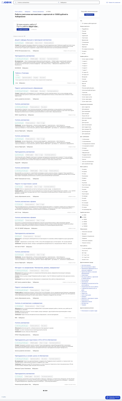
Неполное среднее (87, 240)
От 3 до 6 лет (85, 257)
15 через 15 (85, 72)
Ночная (84, 79)
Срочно (84, 159)
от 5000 (84, 217)
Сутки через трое (87, 101)
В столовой (85, 202)
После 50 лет (85, 115)
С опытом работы (87, 248)
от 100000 (84, 226)
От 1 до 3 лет (85, 255)
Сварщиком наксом (86, 301)
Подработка (85, 29)
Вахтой (84, 83)
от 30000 (84, 221)
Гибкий (84, 85)
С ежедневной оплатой (88, 143)
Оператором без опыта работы (89, 286)
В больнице (85, 205)
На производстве (86, 209)
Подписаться (89, 14)
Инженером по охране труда (89, 310)
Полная (84, 31)
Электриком (84, 281)
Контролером (85, 280)
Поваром (83, 296)
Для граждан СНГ (87, 129)
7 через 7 (84, 70)
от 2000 (84, 215)
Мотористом (84, 303)
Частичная (85, 37)
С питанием (85, 150)
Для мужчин (85, 122)
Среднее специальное (88, 236)
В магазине (85, 176)
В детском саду (86, 185)
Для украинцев (86, 133)
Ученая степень (86, 242)
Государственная (86, 154)
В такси (84, 173)
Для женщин (85, 113)
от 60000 (84, 224)
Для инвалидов (86, 111)
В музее (84, 189)
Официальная (85, 152)
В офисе (84, 178)
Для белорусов (86, 131)
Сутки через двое (87, 99)
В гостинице (85, 187)
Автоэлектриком (86, 265)
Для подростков (86, 127)
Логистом (84, 291)
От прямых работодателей (89, 23)
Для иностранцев (86, 118)
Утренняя (84, 92)
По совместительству (88, 49)
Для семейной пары (87, 163)
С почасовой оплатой (88, 146)
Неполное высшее (87, 231)
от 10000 (84, 219)
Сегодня (84, 148)
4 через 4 (84, 65)
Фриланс (84, 46)
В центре (84, 182)
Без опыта (85, 250)
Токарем (83, 305)
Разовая (84, 33)
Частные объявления (88, 161)
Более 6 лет (85, 259)
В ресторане (85, 193)
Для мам (84, 120)
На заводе (84, 196)
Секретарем (84, 275)
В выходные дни (86, 94)
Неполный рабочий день (88, 90)
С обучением (85, 139)
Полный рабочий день (88, 88)
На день (84, 51)
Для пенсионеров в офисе (88, 266)
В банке (84, 180)
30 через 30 (85, 74)
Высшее (84, 234)
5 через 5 (84, 68)
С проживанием (86, 141)
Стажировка (85, 42)
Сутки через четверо (87, 59)
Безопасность (85, 300)
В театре (84, 207)
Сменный (84, 81)
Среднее (84, 238)
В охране (84, 171)
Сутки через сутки (87, 97)
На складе (85, 191)
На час (84, 53)
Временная (85, 40)
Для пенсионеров (87, 124)
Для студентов (86, 107)
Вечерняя (84, 76)
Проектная (85, 44)
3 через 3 (84, 63)
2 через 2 (84, 61)
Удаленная (85, 35)
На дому (84, 169)
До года (84, 252)
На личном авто (86, 157)
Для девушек (85, 109)
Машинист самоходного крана (89, 298)
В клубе (84, 198)
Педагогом (84, 293)
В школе (84, 200)
